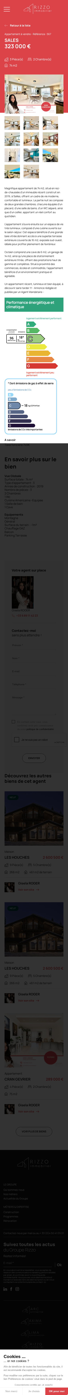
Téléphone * (19, 684)
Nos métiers (10, 1194)
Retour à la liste (20, 25)
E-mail (15, 671)
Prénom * (17, 645)
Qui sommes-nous (13, 1189)
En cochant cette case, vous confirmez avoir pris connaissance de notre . (35, 726)
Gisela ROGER (21, 610)
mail (30, 1233)
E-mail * (8, 1263)
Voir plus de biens (34, 1131)
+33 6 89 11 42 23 (27, 615)
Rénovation (10, 1220)
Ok (59, 1265)
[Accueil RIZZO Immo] (38, 13)
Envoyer (34, 758)
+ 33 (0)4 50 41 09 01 (52, 1233)
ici (45, 1282)
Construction (11, 1212)
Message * (18, 697)
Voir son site (26, 890)
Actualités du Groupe (15, 1198)
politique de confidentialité (40, 729)
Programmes (10, 1216)
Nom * (15, 658)
